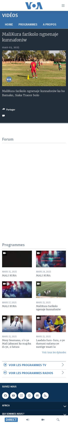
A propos (49, 24)
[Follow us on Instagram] (21, 395)
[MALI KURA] (17, 259)
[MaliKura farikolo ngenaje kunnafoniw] (51, 289)
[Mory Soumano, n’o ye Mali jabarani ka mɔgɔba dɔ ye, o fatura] (17, 323)
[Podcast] (29, 395)
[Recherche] (58, 419)
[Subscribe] (37, 395)
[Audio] (27, 419)
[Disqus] (34, 186)
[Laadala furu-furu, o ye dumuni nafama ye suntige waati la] (51, 323)
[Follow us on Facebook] (5, 395)
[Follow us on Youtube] (13, 395)
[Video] (43, 419)
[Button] (8, 110)
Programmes (27, 24)
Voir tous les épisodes (54, 352)
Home (9, 24)
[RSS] (45, 395)
